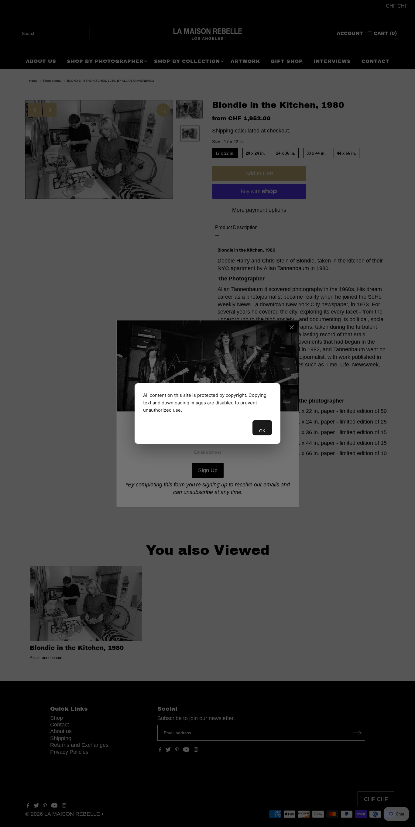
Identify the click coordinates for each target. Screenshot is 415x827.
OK (262, 430)
